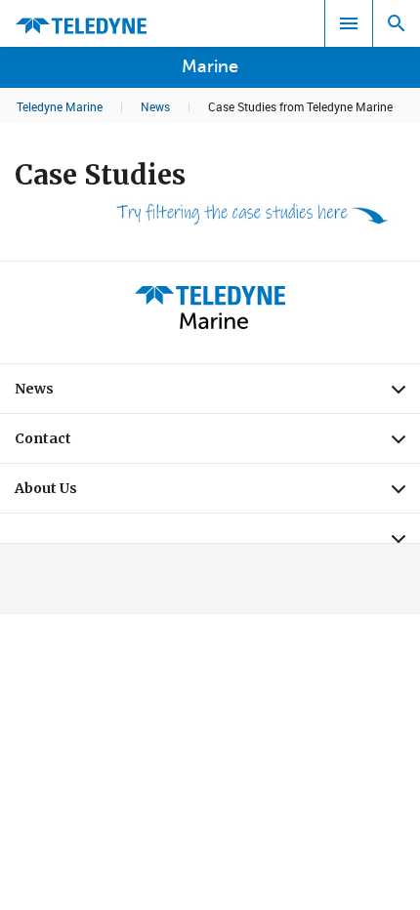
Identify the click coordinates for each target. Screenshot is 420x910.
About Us (217, 493)
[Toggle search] (396, 23)
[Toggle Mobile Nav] (348, 23)
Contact (217, 443)
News (155, 106)
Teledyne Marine (60, 106)
